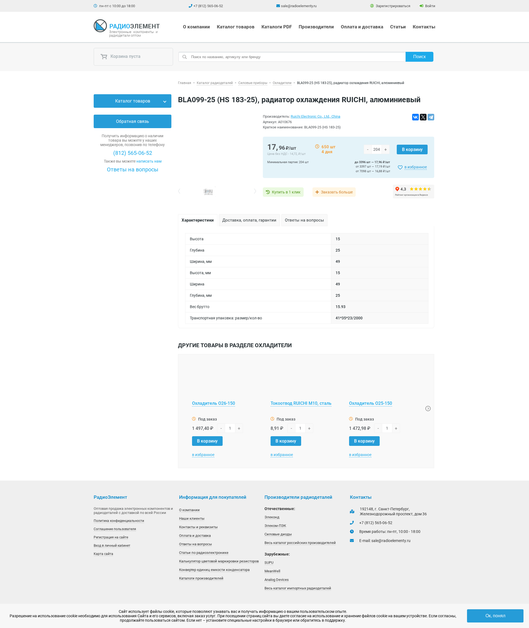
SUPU (268, 562)
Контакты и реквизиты (198, 527)
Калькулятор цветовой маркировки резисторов (219, 561)
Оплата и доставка (362, 26)
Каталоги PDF (276, 26)
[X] (423, 117)
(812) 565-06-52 (132, 153)
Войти (429, 6)
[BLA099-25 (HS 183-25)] (217, 150)
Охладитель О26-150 (213, 403)
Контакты (424, 26)
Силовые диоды (278, 534)
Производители (316, 26)
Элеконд (271, 517)
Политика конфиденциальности (119, 521)
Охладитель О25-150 (370, 403)
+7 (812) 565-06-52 (208, 6)
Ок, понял (495, 615)
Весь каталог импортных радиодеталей (297, 588)
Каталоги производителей (201, 578)
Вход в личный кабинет (112, 546)
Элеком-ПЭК (275, 526)
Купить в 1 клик (286, 192)
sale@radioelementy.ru (299, 6)
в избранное (415, 167)
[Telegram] (431, 117)
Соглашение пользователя (115, 529)
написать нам (148, 161)
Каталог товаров (236, 26)
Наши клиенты (191, 518)
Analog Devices (276, 580)
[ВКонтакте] (415, 117)
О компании (196, 26)
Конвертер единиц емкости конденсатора (214, 570)
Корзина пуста (125, 56)
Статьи (398, 26)
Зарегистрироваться (392, 6)
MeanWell (272, 571)
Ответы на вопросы (132, 169)
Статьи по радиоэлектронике (203, 553)
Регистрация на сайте (111, 537)
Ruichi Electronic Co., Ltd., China (315, 116)
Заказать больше (337, 192)
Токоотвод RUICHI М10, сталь (301, 403)
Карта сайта (103, 554)
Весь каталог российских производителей (300, 543)
